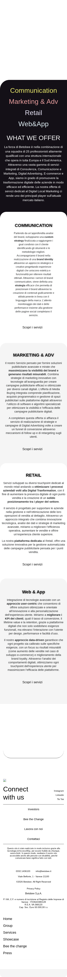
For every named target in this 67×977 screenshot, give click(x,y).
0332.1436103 (23, 871)
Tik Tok (60, 799)
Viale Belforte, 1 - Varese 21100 (33, 876)
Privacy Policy (33, 888)
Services (9, 932)
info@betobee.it (43, 871)
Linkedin (60, 795)
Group (7, 926)
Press (7, 953)
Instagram (59, 791)
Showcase (11, 939)
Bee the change (15, 946)
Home (7, 919)
